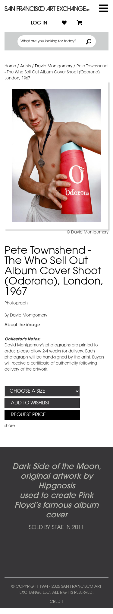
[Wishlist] (64, 23)
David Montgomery (53, 66)
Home (10, 66)
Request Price (28, 415)
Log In (39, 23)
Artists (25, 66)
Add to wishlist (30, 403)
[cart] (79, 23)
